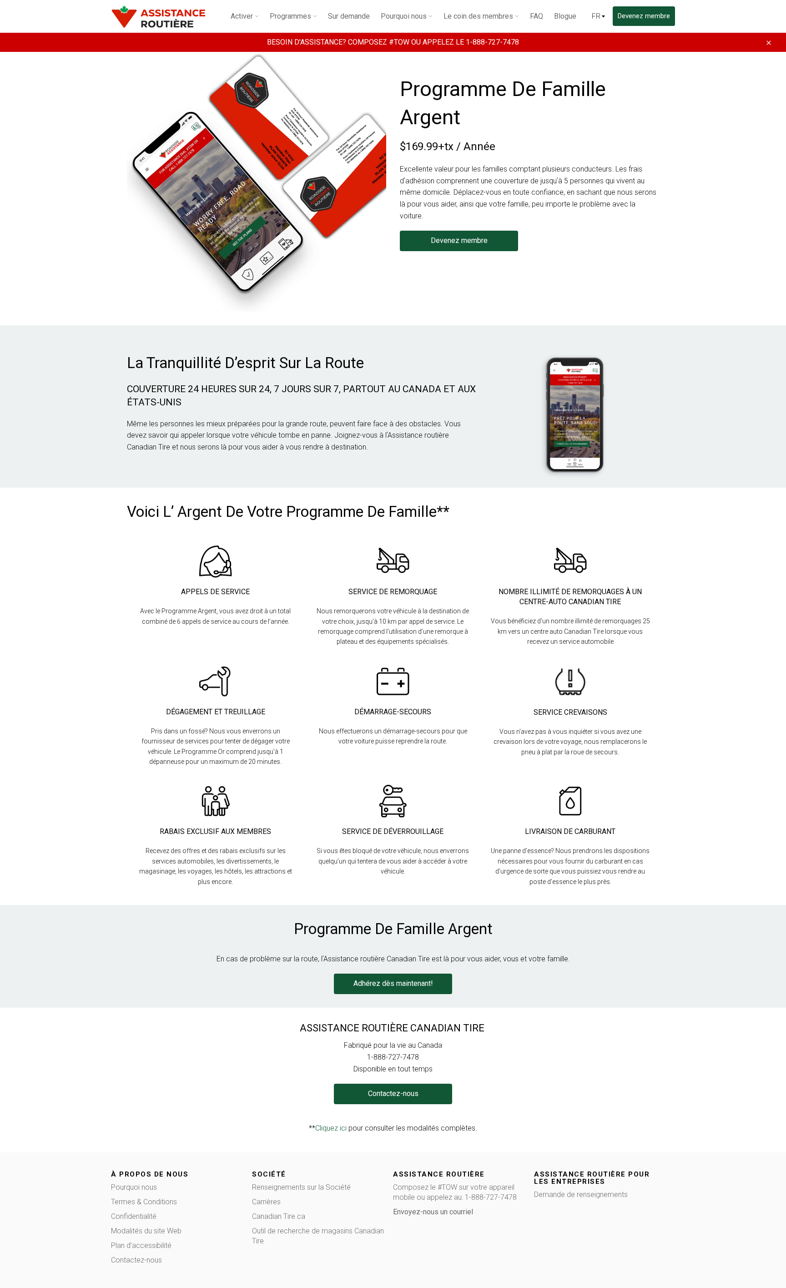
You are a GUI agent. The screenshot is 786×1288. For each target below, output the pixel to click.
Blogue (565, 16)
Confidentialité (133, 1216)
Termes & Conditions (144, 1201)
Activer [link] (243, 16)
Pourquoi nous (134, 1187)
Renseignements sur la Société (301, 1187)
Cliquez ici (331, 1128)
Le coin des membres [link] (479, 16)
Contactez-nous (136, 1260)
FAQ (536, 16)
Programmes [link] (291, 16)
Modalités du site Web (146, 1231)
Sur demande (349, 16)
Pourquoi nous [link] (404, 16)
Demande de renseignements (581, 1194)
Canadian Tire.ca (278, 1216)
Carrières (266, 1201)
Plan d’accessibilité (141, 1245)
